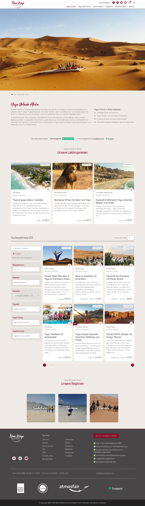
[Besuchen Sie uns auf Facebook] (113, 2)
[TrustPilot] (115, 488)
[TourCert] (42, 488)
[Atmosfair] (74, 488)
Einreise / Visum (47, 455)
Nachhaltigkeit (120, 7)
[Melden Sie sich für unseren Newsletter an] (125, 2)
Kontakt (45, 442)
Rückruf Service (47, 446)
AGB (43, 452)
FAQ (43, 449)
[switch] (48, 189)
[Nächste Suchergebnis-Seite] (132, 365)
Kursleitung (69, 446)
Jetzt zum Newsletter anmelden (106, 436)
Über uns (45, 439)
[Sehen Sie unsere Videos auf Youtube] (121, 2)
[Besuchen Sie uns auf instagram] (20, 458)
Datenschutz (69, 452)
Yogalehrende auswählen (21, 336)
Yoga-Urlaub (71, 7)
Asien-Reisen (98, 7)
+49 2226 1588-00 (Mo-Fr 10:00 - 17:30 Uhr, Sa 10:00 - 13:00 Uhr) (40, 473)
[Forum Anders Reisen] (20, 488)
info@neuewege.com (105, 473)
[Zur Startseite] (18, 4)
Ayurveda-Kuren (84, 7)
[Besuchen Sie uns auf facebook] (14, 458)
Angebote (109, 7)
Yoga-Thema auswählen (21, 322)
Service (131, 7)
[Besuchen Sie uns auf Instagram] (117, 2)
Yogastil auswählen (19, 309)
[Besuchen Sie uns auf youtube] (26, 458)
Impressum (68, 455)
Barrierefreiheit (47, 459)
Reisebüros (68, 449)
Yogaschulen (69, 439)
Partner (67, 442)
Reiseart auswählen (20, 282)
